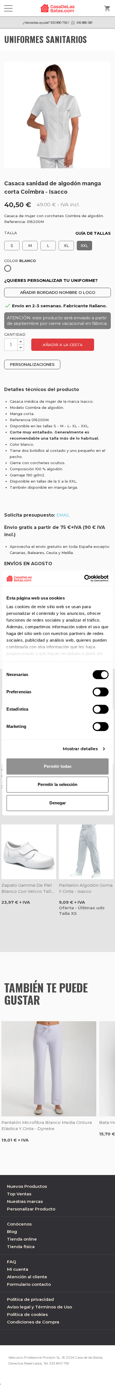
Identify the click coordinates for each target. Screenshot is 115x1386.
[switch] (101, 691)
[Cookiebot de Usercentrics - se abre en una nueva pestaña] (84, 578)
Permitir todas (57, 766)
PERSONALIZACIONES (32, 364)
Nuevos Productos (27, 1186)
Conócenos (19, 1224)
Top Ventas (19, 1193)
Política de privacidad (30, 1299)
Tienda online (22, 1239)
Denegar (57, 802)
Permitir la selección (57, 784)
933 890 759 (59, 1363)
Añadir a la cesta (63, 344)
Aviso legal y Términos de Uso (39, 1307)
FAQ (11, 1261)
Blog (12, 1231)
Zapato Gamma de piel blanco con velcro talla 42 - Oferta (27, 889)
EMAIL (63, 515)
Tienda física (21, 1246)
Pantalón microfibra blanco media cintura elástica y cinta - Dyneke (46, 1125)
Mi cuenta (17, 1269)
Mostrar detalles (80, 748)
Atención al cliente (27, 1276)
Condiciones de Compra (33, 1322)
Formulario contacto (29, 1284)
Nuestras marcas (25, 1201)
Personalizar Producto (31, 1209)
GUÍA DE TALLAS (93, 233)
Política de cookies (27, 1314)
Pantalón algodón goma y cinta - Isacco (85, 888)
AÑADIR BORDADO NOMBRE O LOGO (57, 292)
